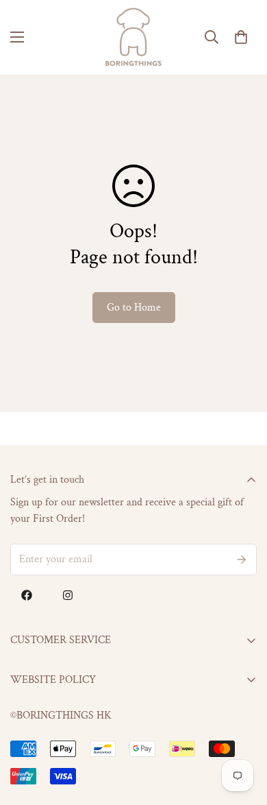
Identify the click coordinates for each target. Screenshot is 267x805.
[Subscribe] (242, 559)
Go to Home (134, 307)
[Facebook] (26, 595)
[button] (241, 37)
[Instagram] (67, 595)
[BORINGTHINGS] (134, 37)
